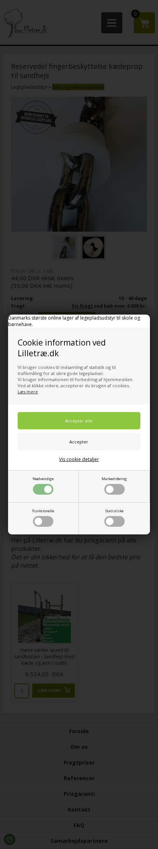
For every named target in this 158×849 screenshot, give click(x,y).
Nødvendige (43, 478)
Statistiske (114, 510)
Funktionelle (43, 510)
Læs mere (28, 391)
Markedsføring (114, 478)
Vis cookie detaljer (79, 459)
